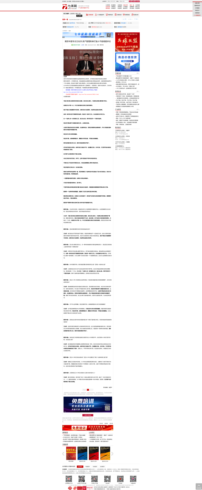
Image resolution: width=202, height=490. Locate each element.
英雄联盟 (90, 14)
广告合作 (115, 487)
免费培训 (110, 14)
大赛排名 (113, 6)
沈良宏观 (108, 6)
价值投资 (113, 8)
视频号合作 (197, 5)
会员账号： (104, 1)
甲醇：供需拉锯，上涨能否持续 (123, 124)
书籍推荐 (65, 444)
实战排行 (120, 8)
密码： (117, 1)
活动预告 (137, 8)
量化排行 (125, 8)
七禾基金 (125, 6)
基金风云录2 (67, 461)
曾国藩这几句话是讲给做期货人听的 (125, 106)
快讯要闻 (113, 5)
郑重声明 (123, 487)
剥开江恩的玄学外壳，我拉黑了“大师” (125, 94)
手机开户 (197, 10)
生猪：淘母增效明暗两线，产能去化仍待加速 (127, 112)
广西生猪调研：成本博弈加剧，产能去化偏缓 (74, 435)
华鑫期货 (87, 466)
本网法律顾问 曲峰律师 (103, 487)
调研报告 (108, 8)
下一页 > (136, 19)
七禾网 (82, 45)
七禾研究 (108, 5)
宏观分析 (136, 14)
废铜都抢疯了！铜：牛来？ (96, 437)
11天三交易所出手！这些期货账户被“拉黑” (126, 88)
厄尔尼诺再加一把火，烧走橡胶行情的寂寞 (126, 122)
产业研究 (118, 109)
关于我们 (119, 487)
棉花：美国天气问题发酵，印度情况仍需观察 (127, 120)
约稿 (76, 13)
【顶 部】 (106, 423)
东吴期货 (80, 466)
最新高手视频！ (77, 45)
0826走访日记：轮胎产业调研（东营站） (73, 437)
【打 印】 (101, 423)
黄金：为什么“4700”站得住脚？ (123, 118)
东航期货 (95, 466)
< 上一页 (124, 19)
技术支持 (96, 487)
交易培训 (120, 5)
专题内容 (118, 73)
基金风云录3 (79, 461)
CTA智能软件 (100, 14)
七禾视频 (137, 5)
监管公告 (137, 6)
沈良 (79, 13)
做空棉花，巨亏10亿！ (121, 82)
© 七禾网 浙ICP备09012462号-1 (75, 485)
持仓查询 (132, 8)
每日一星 (132, 5)
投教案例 (132, 6)
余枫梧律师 (110, 487)
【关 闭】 (111, 423)
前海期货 (102, 466)
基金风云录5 (102, 461)
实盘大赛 (125, 5)
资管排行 (120, 6)
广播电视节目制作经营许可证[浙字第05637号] (123, 485)
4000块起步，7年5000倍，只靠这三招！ (125, 86)
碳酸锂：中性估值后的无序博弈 (123, 114)
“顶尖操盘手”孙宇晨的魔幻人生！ (124, 76)
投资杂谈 (118, 91)
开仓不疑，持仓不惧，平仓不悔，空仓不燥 (126, 100)
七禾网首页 (64, 30)
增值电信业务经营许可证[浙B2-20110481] (104, 485)
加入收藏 (69, 1)
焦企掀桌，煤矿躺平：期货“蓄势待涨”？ (99, 441)
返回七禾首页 (88, 415)
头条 (70, 30)
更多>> (138, 73)
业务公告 (127, 487)
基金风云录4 (90, 461)
